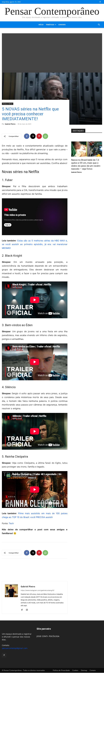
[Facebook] (100, 2)
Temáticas (50, 25)
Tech (11, 523)
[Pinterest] (39, 136)
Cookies (75, 670)
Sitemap (84, 670)
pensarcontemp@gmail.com (14, 648)
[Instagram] (28, 610)
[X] (33, 136)
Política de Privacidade (61, 670)
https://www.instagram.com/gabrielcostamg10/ (37, 590)
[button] (99, 24)
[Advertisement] (52, 52)
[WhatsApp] (45, 136)
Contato (62, 25)
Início (40, 25)
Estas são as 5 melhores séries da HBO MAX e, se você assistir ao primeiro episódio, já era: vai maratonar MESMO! (34, 244)
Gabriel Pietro (10, 124)
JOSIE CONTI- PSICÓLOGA (48, 636)
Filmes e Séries (7, 104)
